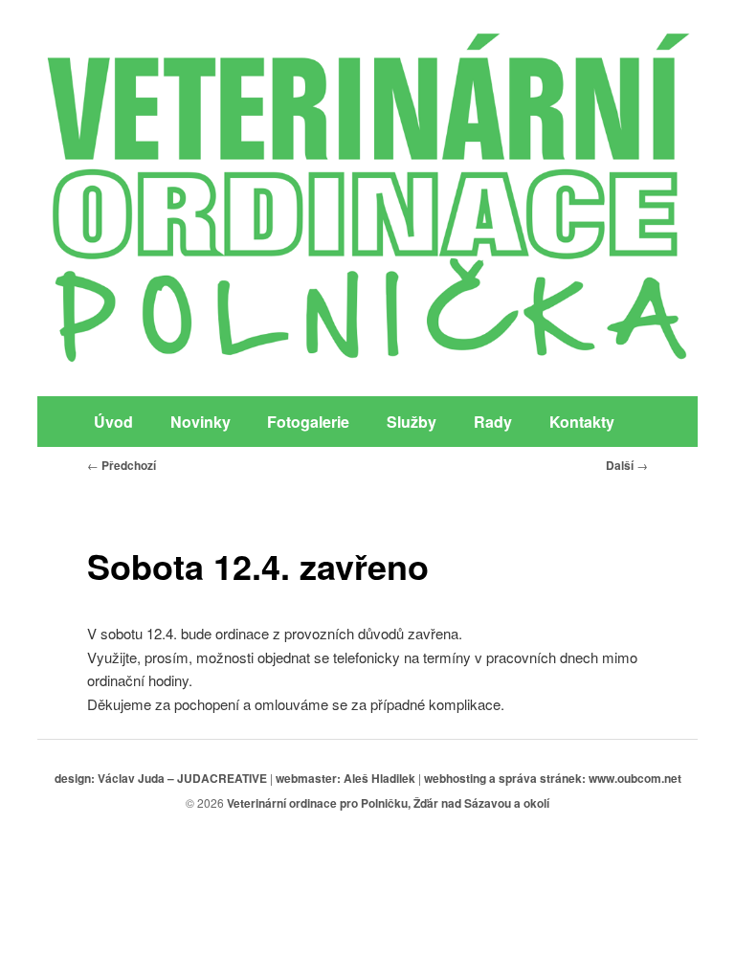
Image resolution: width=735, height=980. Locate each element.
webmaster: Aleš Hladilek (345, 778)
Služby (411, 422)
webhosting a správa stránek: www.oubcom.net (552, 778)
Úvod (113, 422)
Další (627, 465)
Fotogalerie (308, 422)
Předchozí (121, 465)
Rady (493, 422)
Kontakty (581, 422)
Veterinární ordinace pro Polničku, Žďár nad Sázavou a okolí (388, 803)
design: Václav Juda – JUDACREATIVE (161, 778)
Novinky (200, 422)
